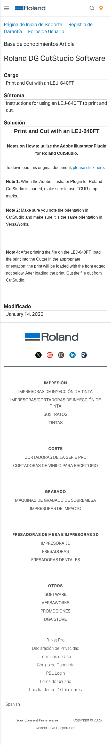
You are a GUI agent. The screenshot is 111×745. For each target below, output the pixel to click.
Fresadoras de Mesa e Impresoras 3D (55, 534)
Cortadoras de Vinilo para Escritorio (55, 465)
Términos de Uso (55, 656)
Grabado (55, 491)
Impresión (55, 382)
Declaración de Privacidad (55, 648)
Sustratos (55, 414)
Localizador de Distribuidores (55, 689)
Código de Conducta (55, 665)
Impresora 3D (55, 543)
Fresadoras (55, 551)
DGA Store (55, 619)
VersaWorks (55, 603)
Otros (55, 585)
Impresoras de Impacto (55, 508)
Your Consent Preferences (37, 720)
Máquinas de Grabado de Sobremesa (55, 500)
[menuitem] (101, 8)
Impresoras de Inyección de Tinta (55, 391)
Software (55, 594)
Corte (55, 448)
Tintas (56, 422)
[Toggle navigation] (6, 8)
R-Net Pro (55, 640)
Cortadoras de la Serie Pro (55, 457)
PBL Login (55, 673)
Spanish (12, 704)
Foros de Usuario (55, 681)
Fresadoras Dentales (55, 560)
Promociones (55, 611)
